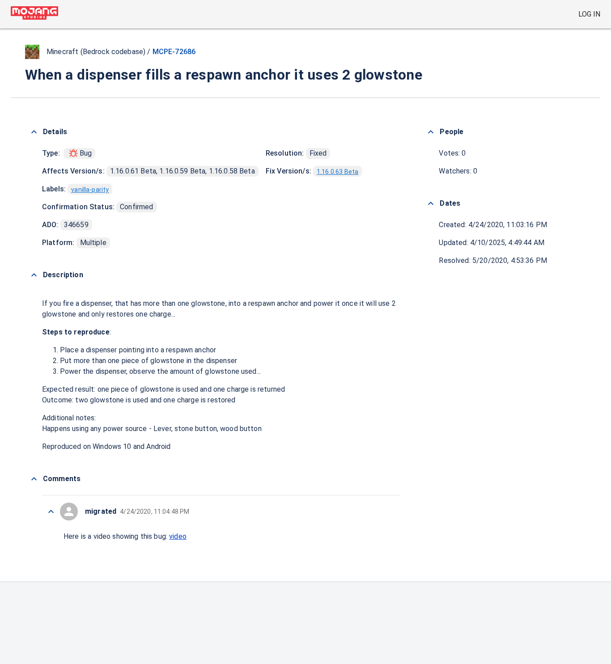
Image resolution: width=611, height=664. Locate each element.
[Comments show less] (34, 479)
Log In (589, 14)
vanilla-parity (90, 189)
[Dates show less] (431, 203)
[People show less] (431, 132)
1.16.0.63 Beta (337, 171)
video (178, 536)
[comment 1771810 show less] (51, 511)
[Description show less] (34, 275)
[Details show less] (34, 132)
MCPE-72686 (174, 51)
